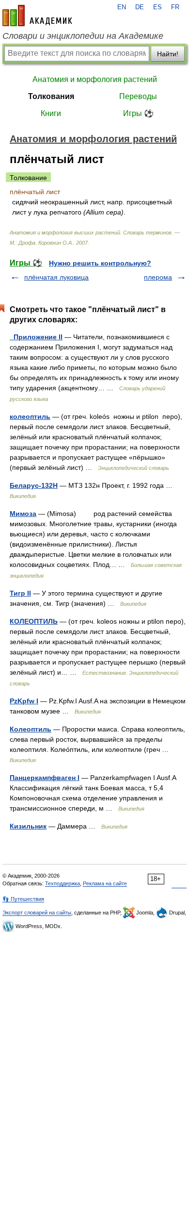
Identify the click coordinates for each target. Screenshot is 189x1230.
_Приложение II (36, 337)
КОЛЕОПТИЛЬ (34, 621)
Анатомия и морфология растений (94, 79)
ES (157, 7)
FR (175, 7)
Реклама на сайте (105, 883)
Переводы (138, 96)
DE (139, 7)
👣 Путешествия (23, 899)
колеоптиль (30, 416)
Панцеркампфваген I (44, 777)
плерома (158, 277)
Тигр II (20, 593)
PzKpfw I (24, 701)
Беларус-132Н (34, 485)
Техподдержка (62, 883)
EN (121, 7)
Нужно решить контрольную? (100, 263)
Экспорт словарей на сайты (36, 912)
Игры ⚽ (138, 113)
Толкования (51, 96)
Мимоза (23, 513)
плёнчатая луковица (56, 277)
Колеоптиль (30, 729)
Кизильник (28, 826)
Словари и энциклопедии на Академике (82, 36)
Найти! (167, 54)
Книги (51, 113)
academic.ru (37, 15)
